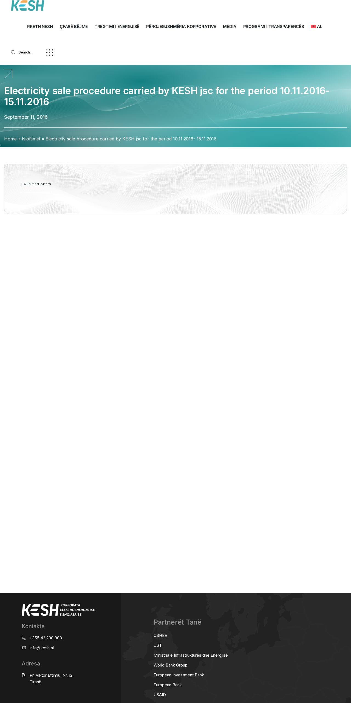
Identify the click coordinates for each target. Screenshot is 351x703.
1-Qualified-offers (36, 184)
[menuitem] (316, 26)
